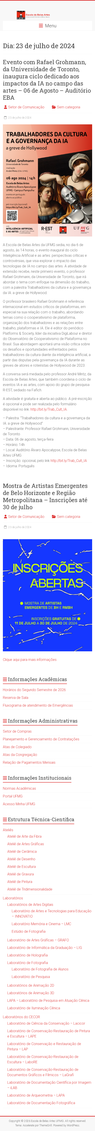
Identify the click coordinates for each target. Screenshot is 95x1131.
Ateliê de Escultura (21, 867)
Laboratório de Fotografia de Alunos (40, 969)
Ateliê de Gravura (20, 874)
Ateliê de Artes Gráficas (25, 844)
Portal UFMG (13, 796)
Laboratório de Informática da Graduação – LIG (44, 948)
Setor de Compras (17, 731)
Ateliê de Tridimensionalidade (29, 889)
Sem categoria (68, 107)
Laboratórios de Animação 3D (30, 993)
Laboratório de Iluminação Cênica (33, 1008)
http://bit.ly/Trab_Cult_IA (48, 409)
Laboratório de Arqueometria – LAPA (36, 1095)
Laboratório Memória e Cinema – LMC (41, 924)
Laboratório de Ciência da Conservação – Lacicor (46, 1023)
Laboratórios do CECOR (21, 1017)
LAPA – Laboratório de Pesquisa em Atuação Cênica (48, 1000)
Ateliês (8, 830)
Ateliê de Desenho (21, 859)
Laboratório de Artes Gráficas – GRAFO (38, 940)
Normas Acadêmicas (19, 788)
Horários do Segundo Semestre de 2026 (34, 690)
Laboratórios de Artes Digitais (30, 904)
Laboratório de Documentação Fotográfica (41, 1103)
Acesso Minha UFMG (19, 804)
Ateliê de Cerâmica (22, 851)
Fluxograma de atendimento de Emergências (38, 705)
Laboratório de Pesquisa (31, 977)
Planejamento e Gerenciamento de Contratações (41, 739)
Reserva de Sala (15, 698)
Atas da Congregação (20, 755)
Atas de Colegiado (17, 747)
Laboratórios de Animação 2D (30, 985)
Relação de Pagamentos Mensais (29, 762)
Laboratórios (13, 898)
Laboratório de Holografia (27, 955)
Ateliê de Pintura (19, 882)
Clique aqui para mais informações (30, 660)
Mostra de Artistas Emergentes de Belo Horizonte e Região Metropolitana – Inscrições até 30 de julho (45, 496)
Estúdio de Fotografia (29, 931)
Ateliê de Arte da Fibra (24, 836)
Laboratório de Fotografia (27, 963)
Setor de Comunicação (26, 107)
